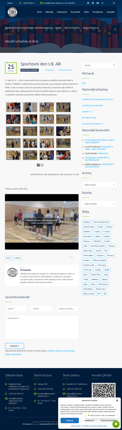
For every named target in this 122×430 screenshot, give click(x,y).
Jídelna (97, 236)
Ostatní (98, 251)
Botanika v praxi (89, 118)
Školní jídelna (87, 289)
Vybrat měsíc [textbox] (90, 185)
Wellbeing (94, 279)
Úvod (39, 12)
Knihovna (86, 241)
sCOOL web (87, 270)
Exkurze (109, 227)
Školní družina (103, 284)
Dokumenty (62, 12)
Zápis (85, 284)
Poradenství (98, 12)
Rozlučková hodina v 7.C (92, 124)
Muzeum (112, 246)
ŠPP (98, 294)
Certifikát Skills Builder (92, 106)
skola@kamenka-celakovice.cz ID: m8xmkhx (16, 400)
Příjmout (69, 420)
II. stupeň (17, 258)
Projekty (86, 260)
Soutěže (98, 270)
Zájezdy (104, 279)
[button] (117, 400)
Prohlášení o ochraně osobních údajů (94, 426)
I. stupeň (97, 231)
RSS (83, 83)
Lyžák (85, 246)
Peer (106, 251)
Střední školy (95, 274)
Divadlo (100, 227)
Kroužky (107, 241)
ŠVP (105, 294)
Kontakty (111, 12)
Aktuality (49, 12)
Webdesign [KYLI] (45, 424)
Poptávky (100, 255)
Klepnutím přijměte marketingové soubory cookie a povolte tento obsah (41, 221)
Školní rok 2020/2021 (29, 70)
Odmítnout (89, 420)
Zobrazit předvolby (109, 420)
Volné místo (103, 153)
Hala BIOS (86, 231)
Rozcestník (75, 12)
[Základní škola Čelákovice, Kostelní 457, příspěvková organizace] (12, 12)
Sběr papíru (102, 265)
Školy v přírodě (88, 294)
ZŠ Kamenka (49, 70)
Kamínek (106, 236)
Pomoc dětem (88, 255)
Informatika (87, 236)
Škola (86, 12)
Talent (106, 274)
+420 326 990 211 (29, 3)
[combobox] (99, 185)
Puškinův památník (99, 260)
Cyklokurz (86, 222)
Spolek (106, 270)
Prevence (110, 255)
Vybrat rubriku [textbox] (91, 204)
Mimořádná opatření (98, 246)
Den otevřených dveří (101, 222)
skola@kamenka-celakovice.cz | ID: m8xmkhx (59, 3)
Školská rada (100, 289)
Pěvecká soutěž (88, 265)
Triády (85, 279)
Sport (8, 258)
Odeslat (13, 346)
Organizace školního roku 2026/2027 (97, 99)
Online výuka (87, 251)
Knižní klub (97, 241)
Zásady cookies (76, 426)
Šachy (93, 284)
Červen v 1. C (87, 112)
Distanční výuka (88, 227)
